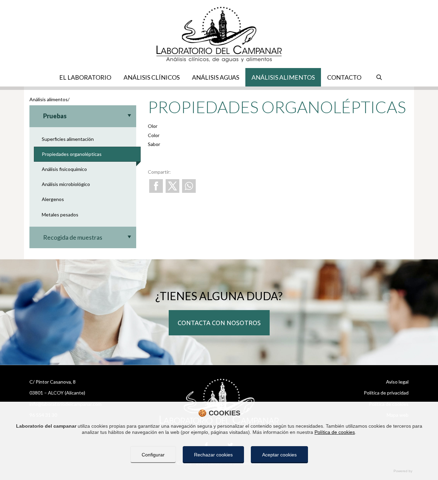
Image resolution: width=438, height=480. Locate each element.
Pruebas (55, 116)
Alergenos (53, 199)
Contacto (344, 77)
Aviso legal (397, 382)
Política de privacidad (386, 393)
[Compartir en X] (172, 186)
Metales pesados (60, 214)
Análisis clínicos (152, 77)
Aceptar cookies (279, 454)
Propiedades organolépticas (72, 154)
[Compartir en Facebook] (156, 186)
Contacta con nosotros (219, 322)
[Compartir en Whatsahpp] (189, 186)
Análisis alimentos (283, 77)
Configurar (153, 454)
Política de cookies (334, 432)
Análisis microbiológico (66, 184)
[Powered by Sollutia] (219, 471)
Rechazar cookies (213, 454)
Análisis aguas (215, 77)
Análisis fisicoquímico (64, 169)
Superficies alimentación (68, 139)
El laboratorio (85, 77)
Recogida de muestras (72, 237)
